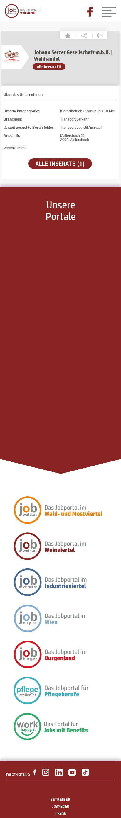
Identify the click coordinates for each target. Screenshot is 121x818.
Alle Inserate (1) (49, 66)
